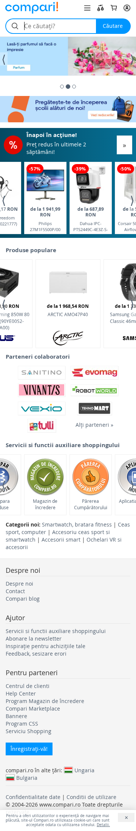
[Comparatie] (100, 8)
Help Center (21, 693)
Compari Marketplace (33, 708)
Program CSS (22, 723)
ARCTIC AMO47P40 (68, 310)
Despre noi (19, 583)
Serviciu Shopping (28, 731)
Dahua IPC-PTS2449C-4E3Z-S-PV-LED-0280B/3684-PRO (90, 219)
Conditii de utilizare (91, 797)
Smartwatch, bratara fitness (77, 524)
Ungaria (84, 770)
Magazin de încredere (45, 504)
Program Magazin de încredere (45, 701)
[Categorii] (87, 8)
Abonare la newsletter (34, 638)
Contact (15, 591)
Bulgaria (26, 777)
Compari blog (23, 598)
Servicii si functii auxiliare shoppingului (56, 631)
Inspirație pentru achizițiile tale (45, 646)
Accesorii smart (61, 539)
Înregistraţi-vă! (29, 748)
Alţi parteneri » (94, 424)
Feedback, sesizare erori (36, 653)
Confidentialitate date (33, 797)
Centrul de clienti (27, 685)
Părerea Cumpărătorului (90, 504)
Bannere (16, 716)
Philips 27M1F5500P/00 (45, 219)
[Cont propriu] (127, 8)
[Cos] (113, 8)
